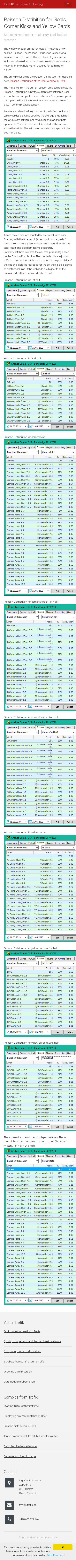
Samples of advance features (20, 1446)
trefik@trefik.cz (27, 1504)
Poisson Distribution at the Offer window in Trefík (37, 80)
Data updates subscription (19, 1381)
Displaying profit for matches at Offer (25, 1416)
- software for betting (23, 4)
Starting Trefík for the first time (21, 1406)
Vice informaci (56, 1555)
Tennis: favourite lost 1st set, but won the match (31, 1436)
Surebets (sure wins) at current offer (24, 1361)
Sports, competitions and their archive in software (32, 1341)
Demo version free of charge (20, 1456)
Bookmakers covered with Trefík (22, 1331)
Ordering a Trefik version (18, 1371)
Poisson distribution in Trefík (20, 1426)
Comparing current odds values (22, 1351)
